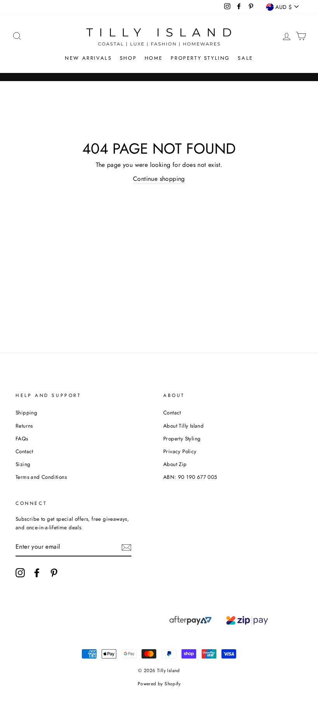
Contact (24, 451)
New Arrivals (88, 58)
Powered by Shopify (159, 683)
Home (154, 58)
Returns (24, 426)
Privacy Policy (180, 451)
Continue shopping (159, 178)
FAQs (22, 438)
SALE (245, 58)
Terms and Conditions (41, 477)
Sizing (23, 464)
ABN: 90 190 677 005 (190, 477)
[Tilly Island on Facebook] (36, 572)
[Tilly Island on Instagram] (20, 572)
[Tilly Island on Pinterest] (54, 572)
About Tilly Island (183, 426)
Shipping (26, 412)
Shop (128, 58)
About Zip (175, 464)
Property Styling (200, 58)
